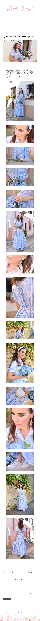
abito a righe (17, 566)
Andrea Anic (21, 76)
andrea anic (28, 566)
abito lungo (20, 566)
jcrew (33, 566)
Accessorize (26, 77)
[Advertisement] (20, 20)
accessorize (24, 566)
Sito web (31, 593)
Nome (8, 593)
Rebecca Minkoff (18, 77)
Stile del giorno (11, 40)
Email (20, 593)
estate (31, 566)
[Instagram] (21, 612)
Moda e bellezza (6, 40)
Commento (20, 582)
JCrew (10, 77)
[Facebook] (18, 612)
